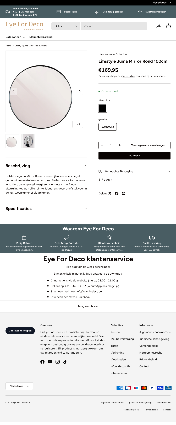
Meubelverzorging (41, 37)
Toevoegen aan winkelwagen (148, 145)
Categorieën (13, 37)
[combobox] (99, 26)
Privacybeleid (148, 359)
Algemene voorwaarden (154, 332)
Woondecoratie (120, 366)
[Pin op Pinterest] (123, 193)
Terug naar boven (88, 306)
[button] (168, 26)
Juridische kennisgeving (154, 339)
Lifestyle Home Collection (112, 54)
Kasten (115, 332)
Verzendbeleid (148, 345)
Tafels (114, 345)
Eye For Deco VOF (21, 402)
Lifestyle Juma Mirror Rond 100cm (31, 45)
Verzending (129, 76)
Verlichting (117, 352)
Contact (144, 366)
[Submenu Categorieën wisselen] (24, 37)
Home (8, 45)
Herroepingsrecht (150, 352)
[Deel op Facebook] (116, 193)
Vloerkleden (118, 359)
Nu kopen (134, 155)
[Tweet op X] (109, 193)
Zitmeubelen (119, 373)
